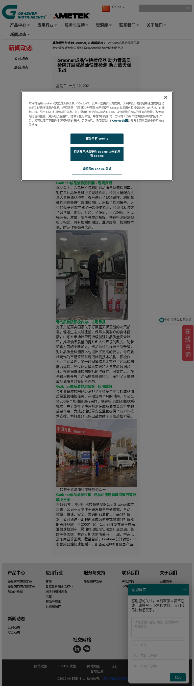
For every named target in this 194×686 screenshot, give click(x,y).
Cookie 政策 (120, 120)
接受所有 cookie (97, 138)
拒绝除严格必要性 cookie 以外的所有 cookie (97, 153)
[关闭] (165, 97)
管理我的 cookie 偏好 (97, 168)
